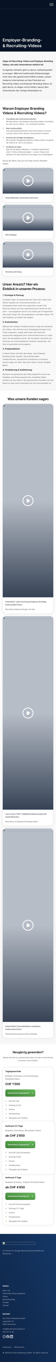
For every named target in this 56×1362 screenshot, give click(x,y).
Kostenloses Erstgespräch (18, 1093)
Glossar (6, 1305)
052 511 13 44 (8, 1332)
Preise (5, 1296)
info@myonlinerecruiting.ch (14, 1329)
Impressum (7, 1347)
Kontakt (6, 1302)
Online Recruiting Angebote (14, 1293)
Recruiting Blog (9, 1299)
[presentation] (51, 4)
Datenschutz (19, 1347)
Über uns (6, 1290)
